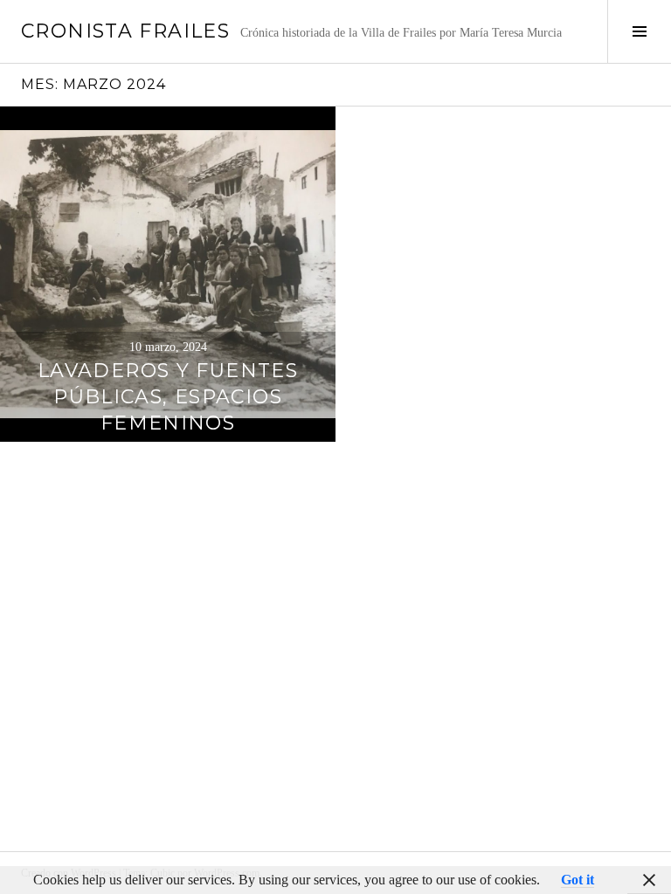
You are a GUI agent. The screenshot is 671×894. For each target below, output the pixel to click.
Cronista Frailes (125, 31)
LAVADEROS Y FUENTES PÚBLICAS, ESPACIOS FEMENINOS (168, 397)
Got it (577, 879)
